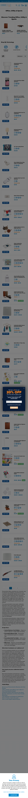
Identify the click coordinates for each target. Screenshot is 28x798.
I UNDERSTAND (13, 795)
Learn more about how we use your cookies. (14, 792)
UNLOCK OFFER (14, 407)
